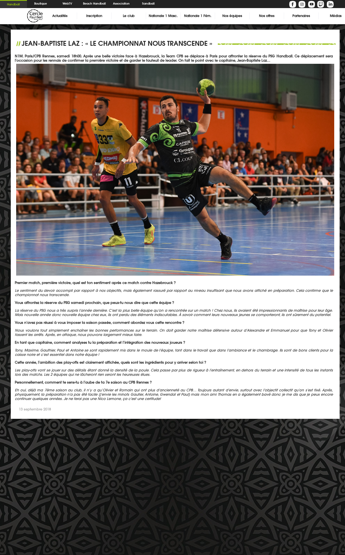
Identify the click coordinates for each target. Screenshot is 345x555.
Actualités (59, 16)
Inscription (94, 16)
